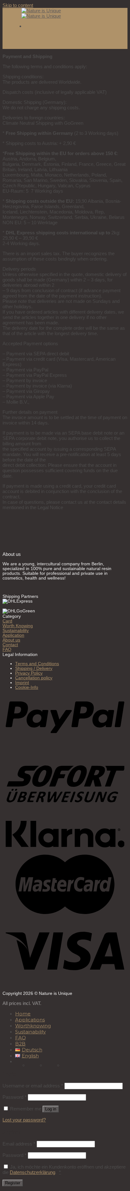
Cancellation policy (33, 678)
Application (13, 635)
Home (23, 1014)
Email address (19, 1143)
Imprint (22, 682)
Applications (30, 1020)
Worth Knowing (18, 625)
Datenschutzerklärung (32, 1172)
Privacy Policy (29, 673)
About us (11, 640)
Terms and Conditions (37, 663)
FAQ (7, 649)
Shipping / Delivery (33, 668)
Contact (10, 644)
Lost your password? (24, 1119)
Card (7, 621)
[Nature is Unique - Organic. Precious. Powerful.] (41, 13)
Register (12, 1183)
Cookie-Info (26, 687)
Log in (50, 1109)
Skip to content (18, 5)
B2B (20, 1044)
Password (15, 1097)
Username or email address (33, 1085)
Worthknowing (33, 1026)
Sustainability (16, 630)
